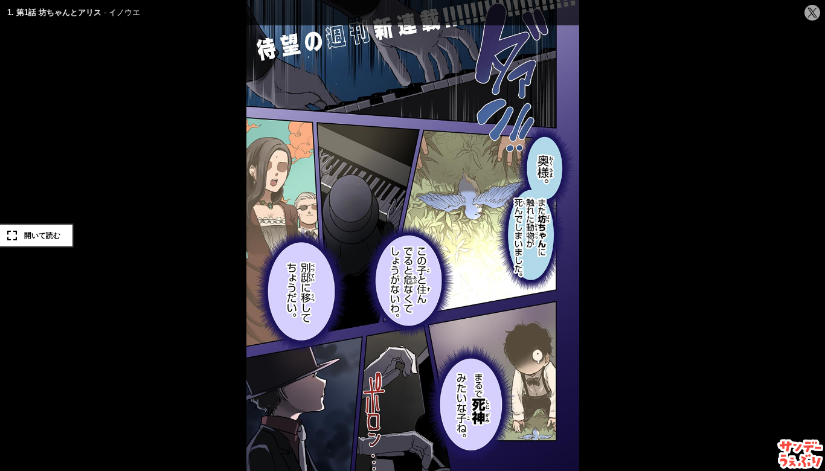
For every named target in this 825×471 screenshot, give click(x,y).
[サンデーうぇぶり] (800, 454)
